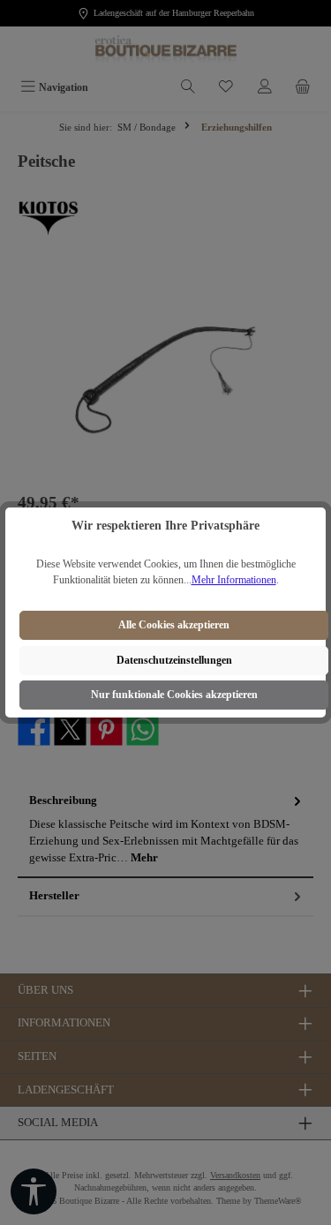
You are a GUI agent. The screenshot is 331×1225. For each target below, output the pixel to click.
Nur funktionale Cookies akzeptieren (174, 694)
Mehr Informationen (234, 580)
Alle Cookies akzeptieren (173, 625)
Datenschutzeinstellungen (174, 660)
